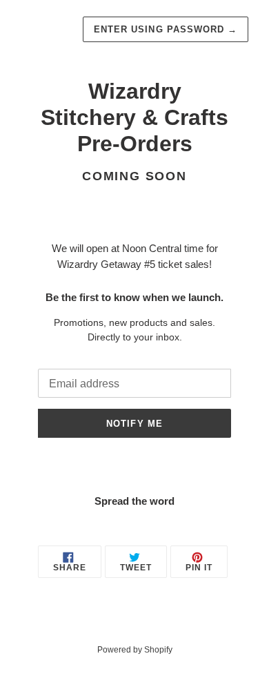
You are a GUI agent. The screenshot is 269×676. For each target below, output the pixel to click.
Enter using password (165, 29)
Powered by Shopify (134, 650)
